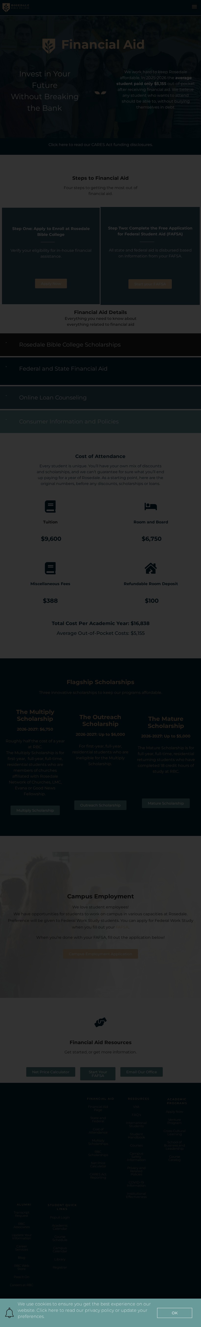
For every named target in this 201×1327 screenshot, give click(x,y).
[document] (100, 663)
